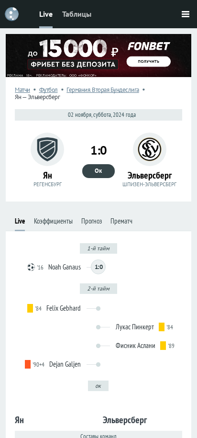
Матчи (22, 90)
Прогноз (91, 220)
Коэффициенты (53, 220)
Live (46, 14)
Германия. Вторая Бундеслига (102, 90)
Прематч (121, 220)
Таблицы (76, 14)
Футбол (48, 90)
